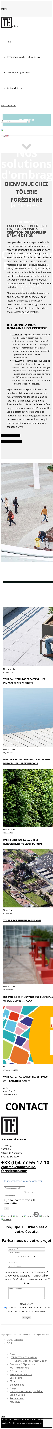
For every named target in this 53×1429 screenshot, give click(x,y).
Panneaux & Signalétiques (19, 72)
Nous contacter (8, 105)
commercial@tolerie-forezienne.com (18, 1169)
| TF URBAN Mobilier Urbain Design (24, 57)
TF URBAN (17, 334)
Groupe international (21, 1374)
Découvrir (26, 222)
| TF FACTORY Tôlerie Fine (23, 1357)
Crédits (10, 1343)
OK (22, 1426)
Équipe (13, 1388)
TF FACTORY (18, 360)
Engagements (17, 1384)
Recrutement (17, 1398)
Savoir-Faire (16, 1377)
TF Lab (13, 1381)
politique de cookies (10, 1426)
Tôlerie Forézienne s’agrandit (22, 920)
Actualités (15, 1401)
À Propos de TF (18, 1371)
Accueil (13, 1354)
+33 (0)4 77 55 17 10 (25, 1162)
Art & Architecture (15, 88)
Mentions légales (15, 1340)
